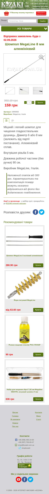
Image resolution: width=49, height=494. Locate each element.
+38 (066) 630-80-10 (39, 3)
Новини (15, 423)
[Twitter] (30, 479)
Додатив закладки (23, 466)
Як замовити (15, 419)
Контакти (38, 412)
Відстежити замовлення (40, 8)
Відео (38, 416)
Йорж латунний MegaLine (24, 300)
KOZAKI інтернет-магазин (16, 203)
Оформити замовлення (41, 13)
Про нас (15, 426)
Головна (15, 416)
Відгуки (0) (13, 120)
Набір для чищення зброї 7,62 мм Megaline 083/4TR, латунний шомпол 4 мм (24, 391)
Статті (38, 419)
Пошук (4, 20)
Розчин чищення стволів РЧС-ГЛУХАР (24, 345)
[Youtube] (19, 479)
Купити (38, 310)
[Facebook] (25, 479)
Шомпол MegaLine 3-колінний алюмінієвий (24, 256)
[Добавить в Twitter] (41, 212)
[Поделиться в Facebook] (35, 212)
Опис (6, 120)
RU (26, 3)
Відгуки (15, 412)
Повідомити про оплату (40, 6)
